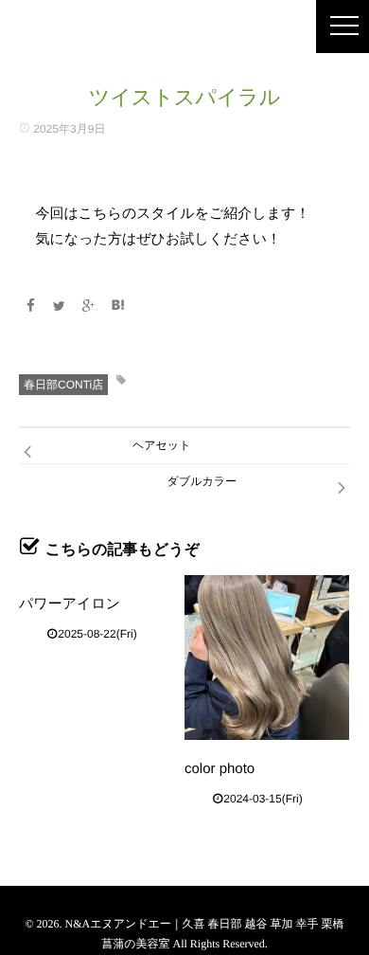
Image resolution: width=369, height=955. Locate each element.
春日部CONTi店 (63, 384)
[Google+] (89, 306)
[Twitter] (59, 306)
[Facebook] (30, 306)
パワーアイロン (69, 604)
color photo (219, 769)
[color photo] (266, 657)
